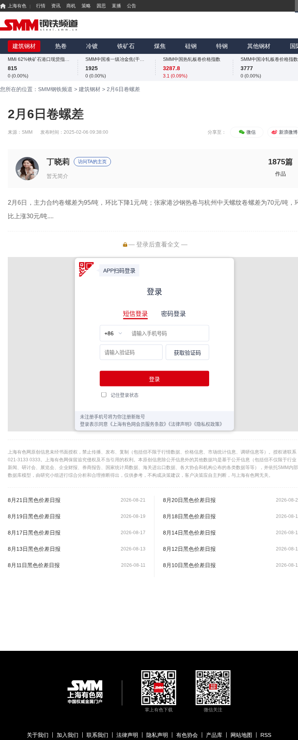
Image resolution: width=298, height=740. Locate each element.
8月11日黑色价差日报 (34, 565)
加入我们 (67, 735)
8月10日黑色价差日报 (189, 565)
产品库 (214, 735)
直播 (116, 6)
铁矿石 (126, 46)
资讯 (56, 6)
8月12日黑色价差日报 (189, 549)
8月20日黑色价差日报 (189, 500)
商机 (71, 6)
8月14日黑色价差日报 (189, 533)
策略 (86, 6)
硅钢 (191, 46)
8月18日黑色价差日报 (189, 516)
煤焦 (160, 46)
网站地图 (241, 735)
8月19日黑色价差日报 (34, 516)
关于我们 (38, 735)
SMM (27, 132)
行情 (40, 6)
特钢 (222, 46)
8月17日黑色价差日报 (34, 533)
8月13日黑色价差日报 (34, 549)
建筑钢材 (24, 46)
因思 (101, 6)
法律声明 (127, 735)
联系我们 (97, 735)
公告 (131, 6)
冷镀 (92, 46)
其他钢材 (258, 46)
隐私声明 (157, 735)
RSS (265, 735)
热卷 (61, 46)
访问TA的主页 (92, 161)
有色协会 (187, 735)
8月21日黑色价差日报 (34, 500)
